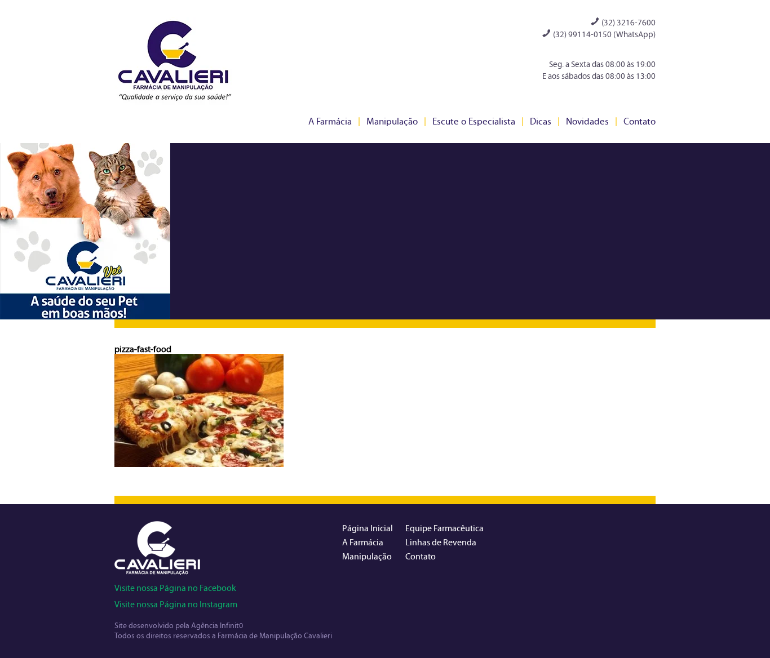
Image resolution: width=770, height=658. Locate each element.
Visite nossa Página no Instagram (175, 604)
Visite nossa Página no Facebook (175, 588)
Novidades (587, 121)
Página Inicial (367, 528)
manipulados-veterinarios (85, 231)
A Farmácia (330, 121)
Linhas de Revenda (440, 542)
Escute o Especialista (473, 121)
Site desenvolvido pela (152, 625)
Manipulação (392, 121)
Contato (639, 121)
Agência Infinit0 (217, 625)
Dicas (540, 121)
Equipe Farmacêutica (444, 528)
